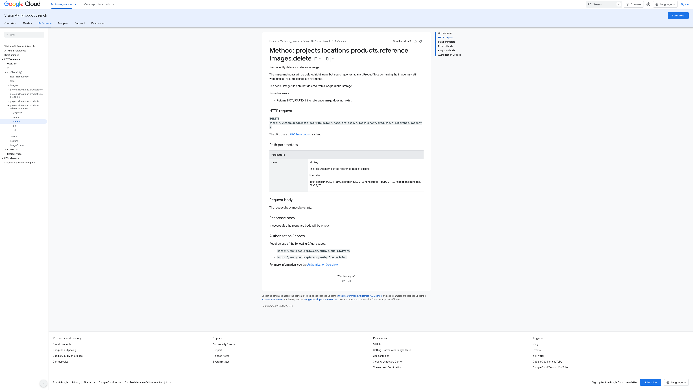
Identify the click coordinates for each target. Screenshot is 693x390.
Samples (63, 23)
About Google (60, 382)
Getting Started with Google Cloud (392, 350)
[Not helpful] (421, 41)
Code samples (381, 355)
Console (636, 4)
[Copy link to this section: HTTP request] (296, 111)
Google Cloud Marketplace (68, 355)
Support (80, 23)
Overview (10, 23)
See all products (62, 344)
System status (221, 361)
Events (537, 350)
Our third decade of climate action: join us (148, 382)
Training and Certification (387, 367)
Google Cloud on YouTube (547, 361)
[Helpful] (415, 41)
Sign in (685, 4)
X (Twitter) (539, 355)
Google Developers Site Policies (320, 299)
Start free (678, 15)
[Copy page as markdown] (327, 59)
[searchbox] (24, 35)
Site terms (89, 382)
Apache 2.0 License (272, 299)
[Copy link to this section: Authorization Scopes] (308, 236)
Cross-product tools (97, 4)
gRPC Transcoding (299, 134)
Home (272, 41)
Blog (535, 344)
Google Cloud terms (110, 382)
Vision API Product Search (25, 15)
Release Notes (221, 355)
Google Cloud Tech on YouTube (550, 367)
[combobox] (604, 4)
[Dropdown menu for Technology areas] (76, 4)
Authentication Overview (322, 264)
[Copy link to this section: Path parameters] (301, 145)
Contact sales (60, 361)
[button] (23, 55)
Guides (27, 23)
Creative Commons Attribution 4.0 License (360, 295)
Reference (45, 23)
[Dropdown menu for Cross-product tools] (114, 4)
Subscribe (650, 382)
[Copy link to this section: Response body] (298, 218)
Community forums (224, 344)
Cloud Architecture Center (388, 361)
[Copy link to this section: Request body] (296, 200)
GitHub (377, 344)
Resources (97, 23)
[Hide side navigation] (43, 383)
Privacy (76, 382)
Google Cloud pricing (64, 350)
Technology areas (61, 4)
